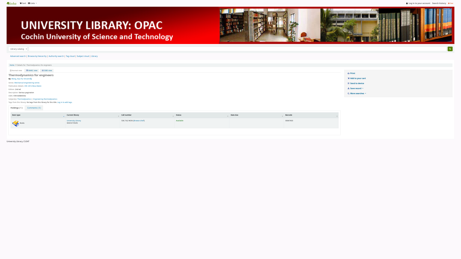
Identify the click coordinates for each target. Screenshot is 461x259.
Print (352, 73)
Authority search (56, 56)
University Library (13, 3)
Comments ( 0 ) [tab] (34, 107)
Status (178, 115)
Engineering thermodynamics (45, 99)
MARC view (32, 70)
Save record (356, 88)
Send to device (357, 83)
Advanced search (18, 56)
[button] (23, 3)
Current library (73, 115)
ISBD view (48, 70)
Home (12, 65)
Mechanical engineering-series (26, 83)
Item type (16, 115)
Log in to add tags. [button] (64, 102)
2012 (30, 86)
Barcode (288, 115)
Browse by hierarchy (37, 56)
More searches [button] (357, 93)
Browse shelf (139, 120)
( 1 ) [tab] (16, 107)
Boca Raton (36, 86)
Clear (451, 3)
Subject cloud (83, 56)
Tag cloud (70, 56)
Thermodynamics (24, 99)
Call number (126, 115)
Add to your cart (358, 78)
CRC (26, 86)
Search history (439, 3)
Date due (234, 115)
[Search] (450, 49)
